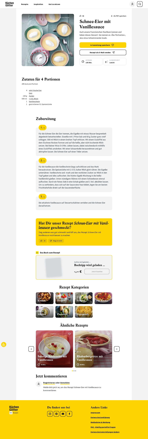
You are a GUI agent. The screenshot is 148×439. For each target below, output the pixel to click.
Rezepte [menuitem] (24, 4)
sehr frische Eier (35, 90)
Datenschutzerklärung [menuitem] (100, 417)
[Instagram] (50, 414)
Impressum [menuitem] (95, 412)
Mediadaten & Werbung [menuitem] (100, 422)
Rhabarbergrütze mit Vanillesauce (90, 358)
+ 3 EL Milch (33, 99)
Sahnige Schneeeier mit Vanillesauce (52, 358)
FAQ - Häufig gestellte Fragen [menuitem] (103, 427)
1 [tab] (72, 370)
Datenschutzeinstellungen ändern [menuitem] (105, 432)
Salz (30, 93)
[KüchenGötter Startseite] (10, 4)
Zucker (31, 96)
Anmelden (65, 382)
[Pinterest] (56, 414)
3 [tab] (75, 370)
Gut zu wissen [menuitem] (54, 4)
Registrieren (49, 382)
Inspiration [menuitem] (38, 4)
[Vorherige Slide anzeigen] (31, 349)
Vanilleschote (34, 101)
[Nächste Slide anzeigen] (117, 349)
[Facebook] (69, 414)
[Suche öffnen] (140, 4)
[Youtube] (63, 414)
